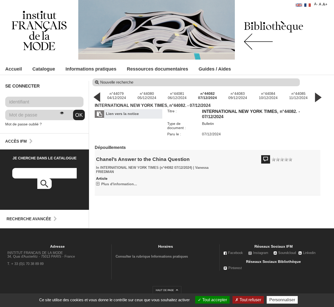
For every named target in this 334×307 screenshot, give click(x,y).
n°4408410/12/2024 (268, 95)
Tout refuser (249, 300)
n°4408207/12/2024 (207, 95)
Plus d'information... (119, 184)
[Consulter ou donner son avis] (281, 160)
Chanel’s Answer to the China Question (143, 159)
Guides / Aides (215, 69)
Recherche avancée (29, 219)
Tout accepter (214, 300)
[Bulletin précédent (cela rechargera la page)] (97, 97)
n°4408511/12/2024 (298, 95)
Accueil (13, 69)
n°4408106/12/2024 (177, 95)
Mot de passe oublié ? (23, 124)
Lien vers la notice (122, 114)
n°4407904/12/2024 (116, 95)
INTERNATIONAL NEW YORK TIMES (239, 111)
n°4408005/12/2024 (147, 95)
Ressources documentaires (157, 69)
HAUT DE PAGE (165, 290)
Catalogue (43, 69)
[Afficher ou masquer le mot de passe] (62, 113)
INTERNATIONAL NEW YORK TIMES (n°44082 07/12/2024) (146, 168)
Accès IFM (16, 141)
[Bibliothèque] (39, 30)
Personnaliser (282, 300)
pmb (169, 230)
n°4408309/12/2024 (237, 95)
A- (316, 4)
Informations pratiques (90, 69)
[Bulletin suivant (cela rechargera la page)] (318, 97)
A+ (325, 4)
